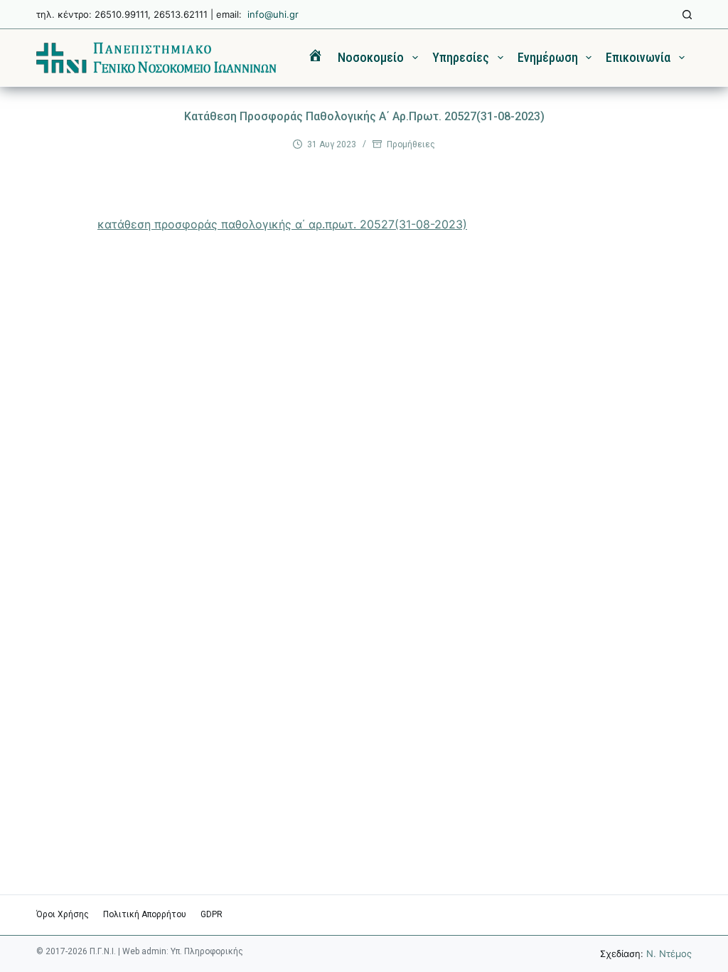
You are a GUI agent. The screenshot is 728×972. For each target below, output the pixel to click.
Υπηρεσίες (460, 57)
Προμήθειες (411, 144)
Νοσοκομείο (371, 57)
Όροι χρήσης (62, 914)
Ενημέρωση (548, 57)
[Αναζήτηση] (687, 14)
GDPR (211, 914)
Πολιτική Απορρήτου (144, 914)
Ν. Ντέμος (669, 953)
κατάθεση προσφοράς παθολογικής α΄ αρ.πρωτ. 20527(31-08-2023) (282, 224)
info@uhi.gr (273, 14)
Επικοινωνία (638, 57)
